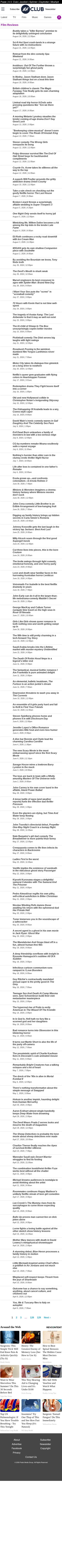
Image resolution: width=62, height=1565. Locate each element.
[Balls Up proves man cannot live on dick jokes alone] (6, 1220)
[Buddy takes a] (6, 34)
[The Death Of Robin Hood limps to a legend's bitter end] (6, 661)
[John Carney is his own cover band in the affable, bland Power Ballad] (6, 790)
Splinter (33, 1)
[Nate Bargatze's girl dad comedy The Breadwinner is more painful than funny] (6, 839)
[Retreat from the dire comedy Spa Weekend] (6, 57)
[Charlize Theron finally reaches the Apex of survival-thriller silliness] (6, 1148)
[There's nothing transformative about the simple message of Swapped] (6, 1091)
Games (47, 17)
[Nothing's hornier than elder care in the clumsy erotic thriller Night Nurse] (6, 458)
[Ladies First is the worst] (6, 860)
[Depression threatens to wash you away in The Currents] (6, 696)
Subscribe (14, 9)
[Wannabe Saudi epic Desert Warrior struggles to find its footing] (6, 1160)
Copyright (45, 1448)
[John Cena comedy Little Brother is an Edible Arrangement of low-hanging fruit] (6, 506)
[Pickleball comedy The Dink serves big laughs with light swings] (6, 340)
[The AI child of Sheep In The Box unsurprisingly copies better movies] (6, 329)
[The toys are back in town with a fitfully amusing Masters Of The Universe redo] (6, 779)
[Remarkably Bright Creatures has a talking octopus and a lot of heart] (6, 1068)
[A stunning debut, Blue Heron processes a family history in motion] (6, 1254)
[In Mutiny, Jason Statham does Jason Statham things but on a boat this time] (6, 80)
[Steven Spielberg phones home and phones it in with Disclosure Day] (6, 719)
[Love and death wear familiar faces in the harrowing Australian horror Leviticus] (6, 576)
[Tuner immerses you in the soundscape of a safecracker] (6, 922)
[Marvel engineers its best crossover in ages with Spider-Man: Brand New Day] (6, 283)
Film (24, 17)
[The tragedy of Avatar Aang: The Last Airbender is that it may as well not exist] (6, 317)
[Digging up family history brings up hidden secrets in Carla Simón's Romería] (6, 518)
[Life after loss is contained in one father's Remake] (6, 469)
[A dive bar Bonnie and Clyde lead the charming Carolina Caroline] (6, 742)
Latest (4, 17)
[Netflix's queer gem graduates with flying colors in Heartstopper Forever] (6, 377)
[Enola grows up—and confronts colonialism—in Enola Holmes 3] (6, 481)
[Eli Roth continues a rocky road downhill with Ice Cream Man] (6, 239)
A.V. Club (13, 1)
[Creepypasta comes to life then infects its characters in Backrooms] (6, 850)
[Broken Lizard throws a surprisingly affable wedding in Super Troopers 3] (6, 205)
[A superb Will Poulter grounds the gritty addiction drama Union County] (6, 182)
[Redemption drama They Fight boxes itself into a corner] (6, 389)
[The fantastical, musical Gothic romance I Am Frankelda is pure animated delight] (6, 673)
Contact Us (31, 1457)
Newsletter (50, 9)
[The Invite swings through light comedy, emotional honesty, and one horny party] (6, 564)
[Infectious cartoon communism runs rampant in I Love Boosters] (6, 970)
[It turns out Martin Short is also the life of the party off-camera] (6, 1045)
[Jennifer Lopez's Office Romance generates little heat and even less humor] (6, 730)
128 (32, 1317)
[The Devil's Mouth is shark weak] (6, 272)
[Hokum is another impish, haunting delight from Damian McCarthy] (6, 1102)
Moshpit (55, 1)
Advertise (16, 1444)
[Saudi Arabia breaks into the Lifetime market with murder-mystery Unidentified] (6, 650)
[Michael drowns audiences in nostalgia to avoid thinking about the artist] (6, 1183)
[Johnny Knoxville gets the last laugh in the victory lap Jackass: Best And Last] (6, 530)
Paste (3, 1)
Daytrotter (44, 1)
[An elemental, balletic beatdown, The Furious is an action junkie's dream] (6, 684)
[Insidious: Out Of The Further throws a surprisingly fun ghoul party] (6, 68)
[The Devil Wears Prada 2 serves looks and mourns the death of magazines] (6, 1125)
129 (39, 1317)
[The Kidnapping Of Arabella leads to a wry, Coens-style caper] (6, 412)
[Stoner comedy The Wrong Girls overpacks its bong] (6, 145)
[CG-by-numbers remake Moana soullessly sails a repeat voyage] (6, 446)
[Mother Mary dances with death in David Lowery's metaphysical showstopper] (6, 1243)
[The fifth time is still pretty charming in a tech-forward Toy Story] (6, 638)
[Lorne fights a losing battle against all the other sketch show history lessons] (6, 1231)
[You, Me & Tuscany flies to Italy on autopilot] (6, 1305)
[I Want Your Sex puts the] (6, 294)
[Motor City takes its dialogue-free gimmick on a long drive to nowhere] (6, 366)
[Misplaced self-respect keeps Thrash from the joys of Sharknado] (6, 1280)
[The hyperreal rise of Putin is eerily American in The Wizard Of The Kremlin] (6, 1010)
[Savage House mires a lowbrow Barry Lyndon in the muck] (6, 767)
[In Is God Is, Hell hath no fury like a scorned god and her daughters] (6, 1022)
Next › (47, 1317)
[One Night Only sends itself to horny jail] (6, 215)
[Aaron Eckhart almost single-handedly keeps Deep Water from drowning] (6, 1114)
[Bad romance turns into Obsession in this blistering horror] (6, 1033)
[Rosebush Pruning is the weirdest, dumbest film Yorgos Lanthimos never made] (6, 353)
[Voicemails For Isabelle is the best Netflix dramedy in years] (6, 587)
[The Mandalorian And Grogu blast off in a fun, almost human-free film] (6, 945)
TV (14, 17)
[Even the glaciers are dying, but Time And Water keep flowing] (6, 816)
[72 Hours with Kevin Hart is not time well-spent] (6, 306)
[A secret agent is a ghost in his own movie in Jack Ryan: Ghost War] (6, 933)
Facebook (17, 1448)
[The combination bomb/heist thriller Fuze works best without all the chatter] (6, 1171)
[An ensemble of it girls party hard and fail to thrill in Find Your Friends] (6, 707)
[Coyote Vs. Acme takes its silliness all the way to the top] (6, 170)
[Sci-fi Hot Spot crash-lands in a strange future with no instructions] (6, 45)
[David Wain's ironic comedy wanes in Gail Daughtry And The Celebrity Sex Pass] (6, 423)
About (17, 1439)
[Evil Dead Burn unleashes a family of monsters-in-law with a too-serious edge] (6, 435)
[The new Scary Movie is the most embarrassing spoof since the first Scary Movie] (6, 754)
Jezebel (24, 1)
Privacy (16, 1452)
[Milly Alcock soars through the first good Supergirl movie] (6, 541)
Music (35, 17)
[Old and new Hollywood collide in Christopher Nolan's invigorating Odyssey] (6, 400)
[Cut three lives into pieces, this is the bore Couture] (6, 553)
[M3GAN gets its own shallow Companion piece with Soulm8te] (6, 251)
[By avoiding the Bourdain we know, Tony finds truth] (6, 262)
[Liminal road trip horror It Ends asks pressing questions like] (6, 106)
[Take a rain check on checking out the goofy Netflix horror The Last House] (6, 193)
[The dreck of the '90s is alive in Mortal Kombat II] (6, 1079)
